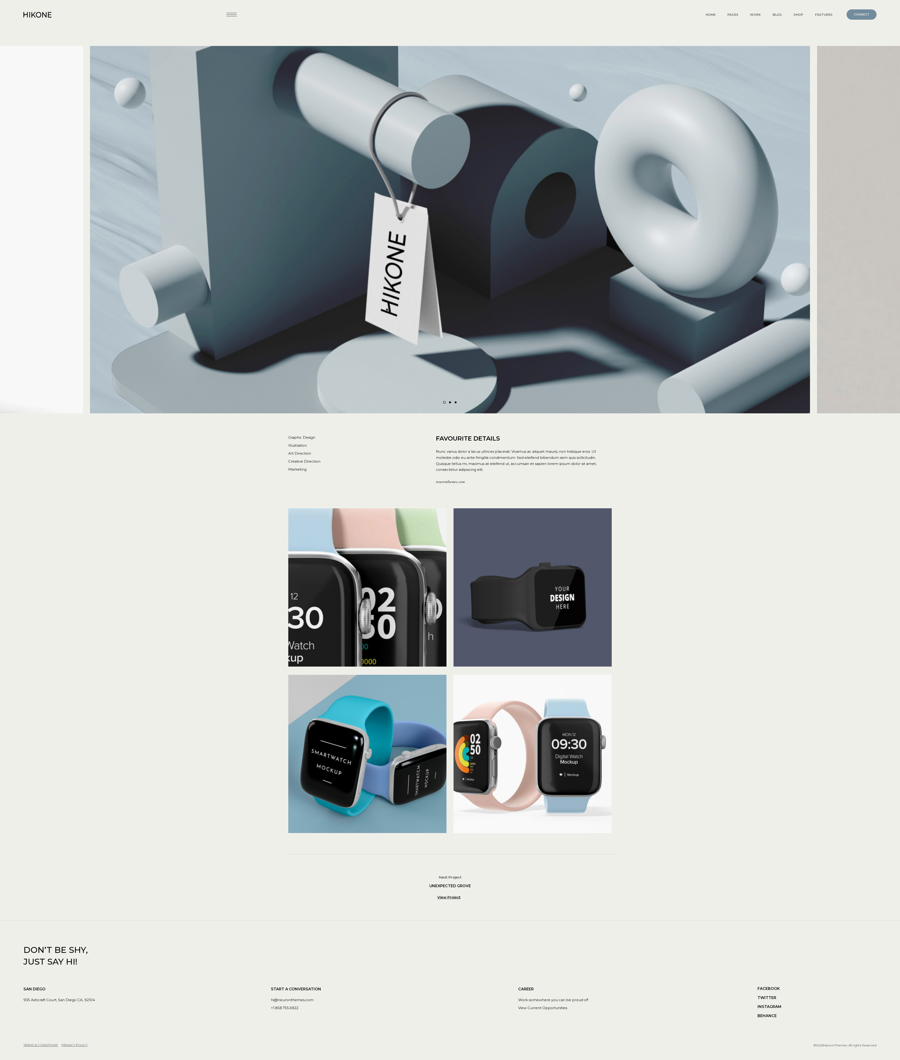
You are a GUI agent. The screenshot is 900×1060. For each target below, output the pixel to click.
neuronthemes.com (450, 481)
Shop (798, 14)
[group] (450, 229)
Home (710, 14)
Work (755, 14)
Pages (732, 14)
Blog (777, 14)
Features (823, 14)
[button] (444, 402)
